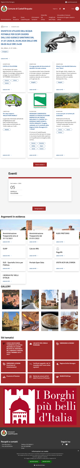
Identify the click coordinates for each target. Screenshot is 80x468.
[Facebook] (59, 9)
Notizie (6, 27)
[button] (40, 465)
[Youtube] (63, 9)
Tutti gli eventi (38, 209)
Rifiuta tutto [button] (46, 461)
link (55, 458)
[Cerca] (77, 9)
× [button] (78, 450)
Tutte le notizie (39, 164)
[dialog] (40, 458)
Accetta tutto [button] (34, 461)
